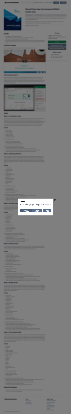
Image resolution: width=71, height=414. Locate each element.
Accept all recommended (26, 211)
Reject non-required (37, 211)
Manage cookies (47, 211)
